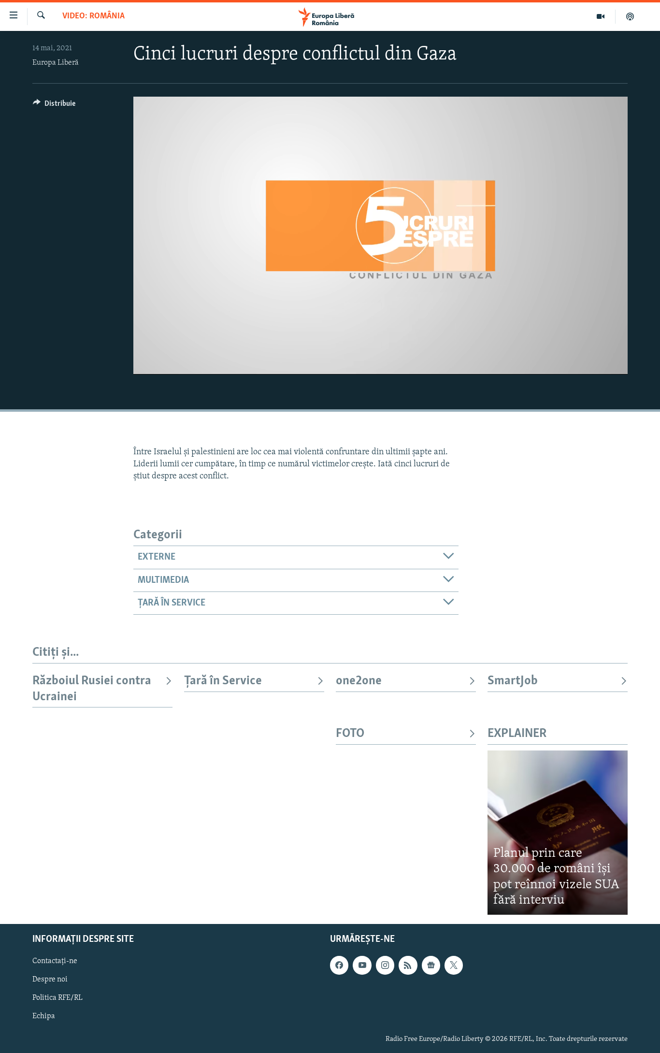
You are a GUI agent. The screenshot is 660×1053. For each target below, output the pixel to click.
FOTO (350, 733)
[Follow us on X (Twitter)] (454, 965)
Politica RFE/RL (57, 998)
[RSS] (408, 965)
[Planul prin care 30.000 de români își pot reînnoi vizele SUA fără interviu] (558, 832)
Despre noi (50, 979)
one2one (359, 681)
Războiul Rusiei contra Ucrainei (91, 689)
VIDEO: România (93, 16)
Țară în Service (223, 681)
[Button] (54, 106)
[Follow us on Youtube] (362, 965)
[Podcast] (630, 16)
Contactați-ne (54, 961)
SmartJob (513, 681)
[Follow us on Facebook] (339, 965)
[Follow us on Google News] (431, 965)
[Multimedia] (601, 16)
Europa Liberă (55, 63)
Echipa (43, 1016)
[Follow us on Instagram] (385, 965)
